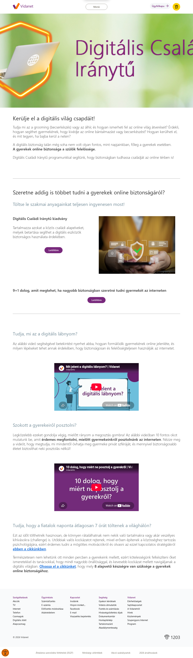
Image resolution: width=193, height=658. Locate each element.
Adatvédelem (48, 612)
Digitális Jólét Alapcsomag (19, 622)
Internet (17, 608)
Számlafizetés (48, 601)
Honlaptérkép (105, 620)
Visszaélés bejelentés (80, 616)
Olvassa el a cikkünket (58, 566)
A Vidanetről (133, 608)
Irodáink (74, 601)
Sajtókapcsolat (134, 604)
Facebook (75, 608)
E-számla (46, 604)
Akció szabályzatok (120, 652)
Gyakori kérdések (107, 601)
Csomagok (18, 616)
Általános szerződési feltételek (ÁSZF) (54, 652)
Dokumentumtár (107, 616)
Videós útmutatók (107, 604)
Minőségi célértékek (92, 652)
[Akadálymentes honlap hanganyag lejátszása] (176, 7)
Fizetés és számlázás (109, 608)
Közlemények (134, 616)
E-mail (73, 612)
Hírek (130, 612)
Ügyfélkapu (158, 6)
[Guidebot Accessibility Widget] (5, 652)
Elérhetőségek (134, 601)
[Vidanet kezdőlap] (23, 6)
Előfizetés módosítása (52, 608)
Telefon (16, 612)
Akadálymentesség (108, 627)
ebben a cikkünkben (29, 548)
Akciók (16, 601)
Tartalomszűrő (106, 623)
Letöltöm (54, 250)
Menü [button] (96, 6)
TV (14, 604)
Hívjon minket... (77, 604)
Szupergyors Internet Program (137, 622)
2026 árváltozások (148, 652)
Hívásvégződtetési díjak (110, 612)
